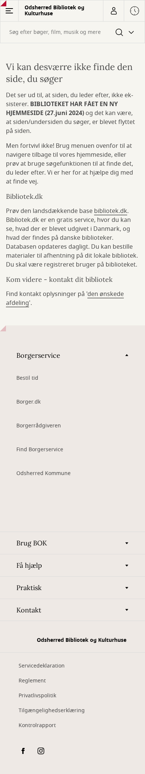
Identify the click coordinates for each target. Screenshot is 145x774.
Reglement (32, 681)
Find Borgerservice (39, 449)
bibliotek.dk (110, 211)
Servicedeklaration (42, 666)
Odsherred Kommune (43, 473)
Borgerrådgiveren (38, 426)
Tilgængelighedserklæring (52, 710)
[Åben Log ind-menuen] (113, 10)
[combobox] (72, 32)
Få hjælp (29, 565)
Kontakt (28, 610)
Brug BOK (31, 543)
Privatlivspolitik (37, 696)
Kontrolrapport (37, 725)
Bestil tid (27, 378)
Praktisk (29, 587)
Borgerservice (38, 355)
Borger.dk (28, 402)
